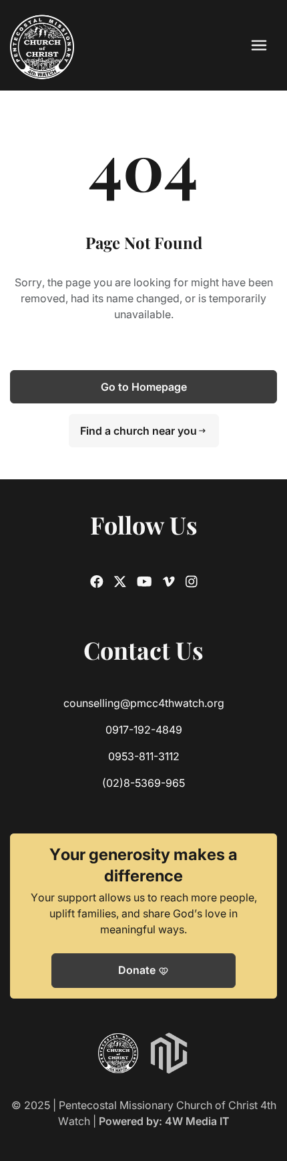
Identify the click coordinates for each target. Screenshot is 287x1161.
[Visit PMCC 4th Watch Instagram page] (192, 582)
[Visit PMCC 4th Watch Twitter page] (120, 582)
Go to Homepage (144, 386)
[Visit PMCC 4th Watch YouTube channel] (144, 582)
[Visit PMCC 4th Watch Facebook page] (96, 582)
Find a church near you (144, 430)
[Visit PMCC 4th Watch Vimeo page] (169, 582)
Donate (143, 970)
